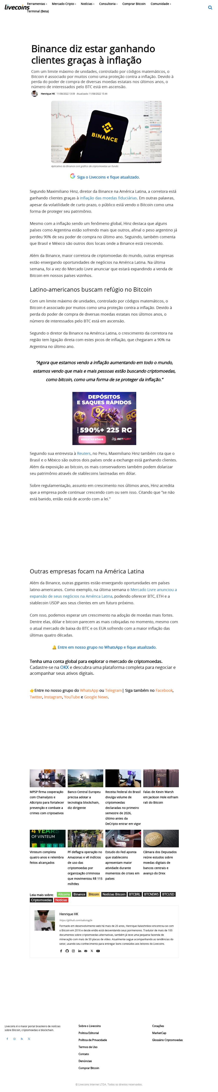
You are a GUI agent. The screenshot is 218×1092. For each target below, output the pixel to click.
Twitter (36, 696)
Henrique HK (48, 93)
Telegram (113, 690)
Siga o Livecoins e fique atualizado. (108, 177)
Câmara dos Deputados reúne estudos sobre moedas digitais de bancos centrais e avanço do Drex (160, 862)
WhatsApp (89, 690)
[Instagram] (73, 950)
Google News (96, 696)
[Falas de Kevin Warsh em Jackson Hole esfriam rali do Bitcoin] (161, 778)
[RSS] (21, 1038)
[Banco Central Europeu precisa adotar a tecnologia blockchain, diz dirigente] (85, 778)
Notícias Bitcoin (114, 894)
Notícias (61, 900)
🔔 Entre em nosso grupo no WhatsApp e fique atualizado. (104, 647)
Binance (79, 894)
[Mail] (85, 950)
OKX (64, 667)
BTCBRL (135, 894)
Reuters (84, 453)
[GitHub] (67, 950)
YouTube (72, 696)
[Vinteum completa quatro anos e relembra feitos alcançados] (48, 839)
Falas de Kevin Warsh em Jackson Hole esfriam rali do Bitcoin (160, 797)
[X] (91, 950)
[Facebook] (61, 950)
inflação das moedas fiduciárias (108, 197)
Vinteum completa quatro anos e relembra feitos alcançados (47, 857)
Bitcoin (94, 894)
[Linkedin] (79, 950)
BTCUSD (168, 894)
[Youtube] (98, 950)
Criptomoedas (41, 900)
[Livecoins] (17, 8)
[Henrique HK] (35, 94)
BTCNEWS (151, 894)
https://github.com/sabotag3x (75, 920)
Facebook (164, 690)
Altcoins (64, 894)
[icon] (210, 8)
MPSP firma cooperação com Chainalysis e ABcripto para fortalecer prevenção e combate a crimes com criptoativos (47, 802)
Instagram (53, 696)
